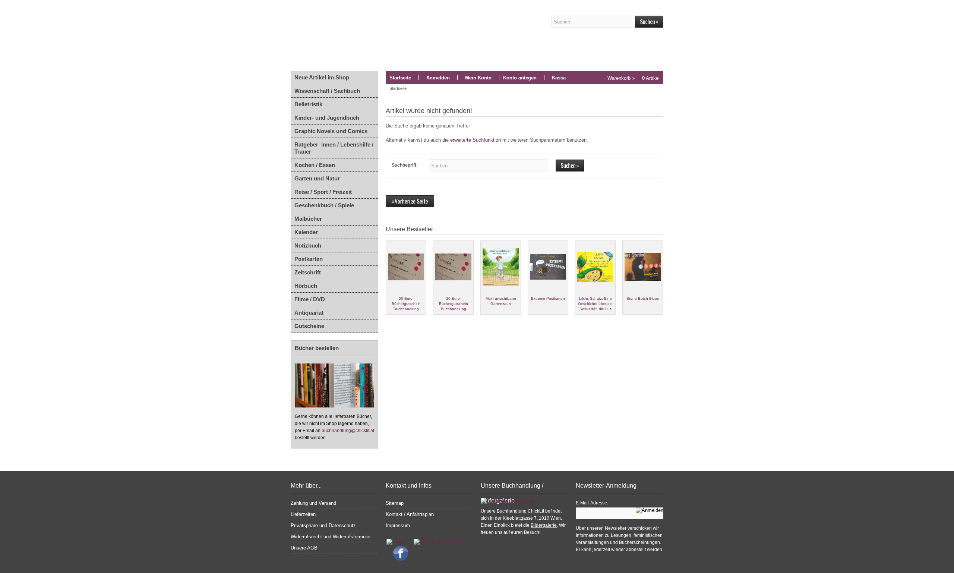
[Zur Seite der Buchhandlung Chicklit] (412, 35)
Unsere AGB (304, 548)
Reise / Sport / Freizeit (323, 192)
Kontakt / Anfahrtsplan (410, 514)
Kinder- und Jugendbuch (326, 117)
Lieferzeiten (303, 514)
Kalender (306, 232)
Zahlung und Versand (313, 503)
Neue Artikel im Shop (321, 77)
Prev (392, 321)
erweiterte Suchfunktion (475, 140)
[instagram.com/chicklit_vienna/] (438, 542)
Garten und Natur (317, 178)
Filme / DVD (309, 299)
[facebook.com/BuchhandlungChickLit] (397, 559)
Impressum (398, 525)
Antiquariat (308, 312)
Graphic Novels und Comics (330, 131)
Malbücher (308, 218)
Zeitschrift (307, 272)
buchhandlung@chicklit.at (348, 430)
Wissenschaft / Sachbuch (327, 91)
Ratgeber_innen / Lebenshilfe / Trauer (333, 148)
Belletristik (308, 104)
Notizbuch (307, 245)
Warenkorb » (633, 78)
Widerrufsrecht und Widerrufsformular (331, 536)
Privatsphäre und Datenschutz (323, 525)
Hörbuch (305, 286)
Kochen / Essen (314, 165)
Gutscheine (309, 326)
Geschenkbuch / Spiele (324, 205)
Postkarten (308, 259)
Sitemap (395, 503)
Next (657, 321)
